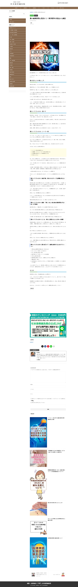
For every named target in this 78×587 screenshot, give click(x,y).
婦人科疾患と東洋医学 (13, 32)
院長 (10, 76)
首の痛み (11, 65)
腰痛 (10, 58)
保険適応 (11, 83)
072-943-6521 (63, 3)
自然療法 (11, 69)
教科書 (11, 19)
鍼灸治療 (11, 62)
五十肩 (11, 37)
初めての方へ (12, 79)
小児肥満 (11, 46)
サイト (31, 393)
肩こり (11, 51)
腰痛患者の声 (12, 74)
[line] (51, 346)
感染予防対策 (12, 72)
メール (32, 389)
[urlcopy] (54, 346)
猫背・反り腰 (12, 41)
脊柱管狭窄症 (12, 55)
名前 (31, 384)
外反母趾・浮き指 (13, 44)
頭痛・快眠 (11, 67)
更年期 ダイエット (13, 27)
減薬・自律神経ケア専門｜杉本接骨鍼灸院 (39, 583)
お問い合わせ (12, 21)
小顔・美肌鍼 (12, 39)
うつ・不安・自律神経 (13, 34)
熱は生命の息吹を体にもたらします (55, 502)
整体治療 (11, 48)
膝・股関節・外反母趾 (13, 30)
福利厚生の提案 (12, 81)
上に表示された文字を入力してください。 (38, 402)
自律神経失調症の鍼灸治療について (55, 538)
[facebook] (45, 346)
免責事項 (31, 12)
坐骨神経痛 (11, 53)
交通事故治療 (12, 86)
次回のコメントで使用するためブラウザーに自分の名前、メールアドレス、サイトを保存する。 (48, 398)
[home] (39, 359)
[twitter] (42, 346)
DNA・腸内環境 (12, 60)
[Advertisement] (48, 33)
